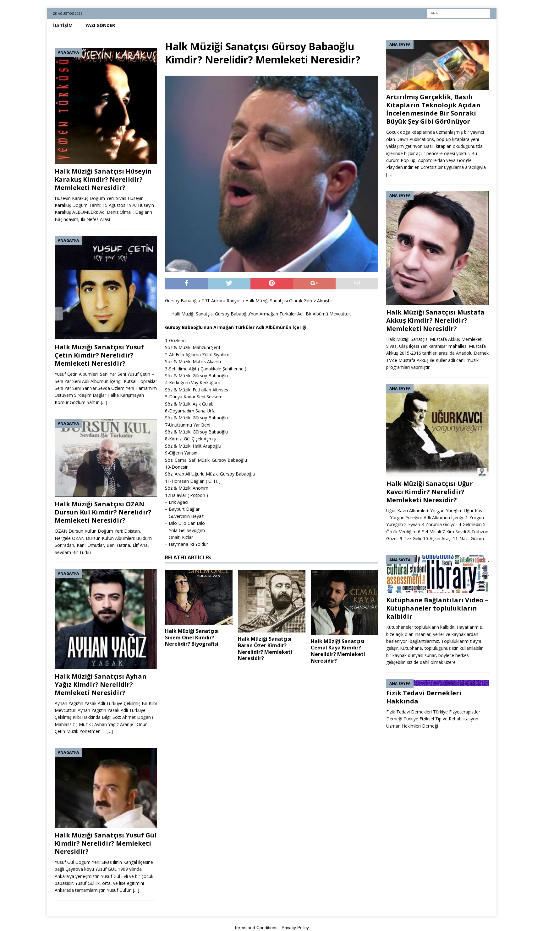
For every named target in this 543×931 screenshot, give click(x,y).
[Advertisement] (271, 716)
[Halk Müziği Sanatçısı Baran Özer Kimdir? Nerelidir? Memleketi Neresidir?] (271, 601)
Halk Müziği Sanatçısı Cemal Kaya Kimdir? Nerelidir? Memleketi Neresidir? (338, 651)
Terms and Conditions (255, 927)
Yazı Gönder (100, 25)
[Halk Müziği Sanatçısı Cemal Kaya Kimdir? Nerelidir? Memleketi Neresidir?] (344, 602)
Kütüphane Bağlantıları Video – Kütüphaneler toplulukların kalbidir (437, 608)
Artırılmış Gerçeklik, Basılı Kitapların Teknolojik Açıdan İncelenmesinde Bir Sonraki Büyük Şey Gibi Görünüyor (433, 109)
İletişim (63, 25)
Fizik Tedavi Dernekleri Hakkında (423, 697)
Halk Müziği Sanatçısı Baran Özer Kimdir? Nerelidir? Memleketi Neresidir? (265, 648)
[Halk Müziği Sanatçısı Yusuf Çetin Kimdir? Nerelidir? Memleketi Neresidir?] (106, 288)
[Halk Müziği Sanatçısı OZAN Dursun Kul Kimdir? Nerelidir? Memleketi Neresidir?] (106, 458)
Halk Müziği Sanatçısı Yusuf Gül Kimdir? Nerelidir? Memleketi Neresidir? (105, 843)
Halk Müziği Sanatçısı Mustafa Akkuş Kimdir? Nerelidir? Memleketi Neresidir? (435, 320)
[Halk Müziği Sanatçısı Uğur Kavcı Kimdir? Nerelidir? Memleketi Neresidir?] (437, 430)
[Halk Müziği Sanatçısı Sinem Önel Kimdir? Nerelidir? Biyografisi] (199, 597)
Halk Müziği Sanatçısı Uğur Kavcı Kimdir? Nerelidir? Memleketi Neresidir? (429, 491)
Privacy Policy (295, 927)
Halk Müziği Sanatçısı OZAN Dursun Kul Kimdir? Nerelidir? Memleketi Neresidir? (103, 512)
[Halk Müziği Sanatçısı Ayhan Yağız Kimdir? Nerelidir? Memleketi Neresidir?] (106, 619)
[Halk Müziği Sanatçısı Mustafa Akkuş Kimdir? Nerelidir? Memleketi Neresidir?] (437, 248)
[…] (104, 402)
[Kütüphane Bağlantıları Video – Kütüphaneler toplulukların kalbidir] (437, 574)
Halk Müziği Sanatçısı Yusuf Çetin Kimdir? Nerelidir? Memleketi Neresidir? (99, 355)
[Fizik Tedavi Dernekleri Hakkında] (437, 682)
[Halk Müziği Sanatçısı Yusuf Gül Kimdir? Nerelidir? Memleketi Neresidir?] (106, 788)
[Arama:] (458, 13)
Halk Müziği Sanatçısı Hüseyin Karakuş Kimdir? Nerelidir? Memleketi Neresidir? (103, 179)
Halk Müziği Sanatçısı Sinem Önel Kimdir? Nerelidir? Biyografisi (192, 637)
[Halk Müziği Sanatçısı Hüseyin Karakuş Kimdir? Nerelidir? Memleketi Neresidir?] (106, 106)
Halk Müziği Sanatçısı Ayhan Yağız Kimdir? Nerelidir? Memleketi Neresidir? (100, 684)
